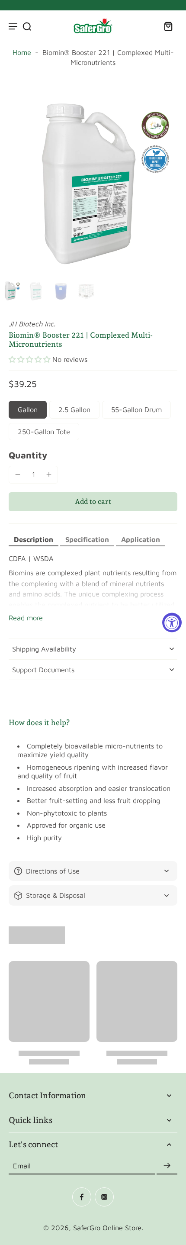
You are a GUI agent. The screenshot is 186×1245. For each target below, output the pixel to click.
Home (22, 52)
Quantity (28, 455)
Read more (26, 617)
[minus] (17, 474)
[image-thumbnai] (11, 291)
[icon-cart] (167, 26)
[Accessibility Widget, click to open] (172, 622)
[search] (26, 26)
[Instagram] (104, 1196)
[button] (29, 359)
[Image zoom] (93, 183)
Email (22, 1165)
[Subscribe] (167, 1166)
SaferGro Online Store (107, 1227)
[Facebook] (81, 1196)
